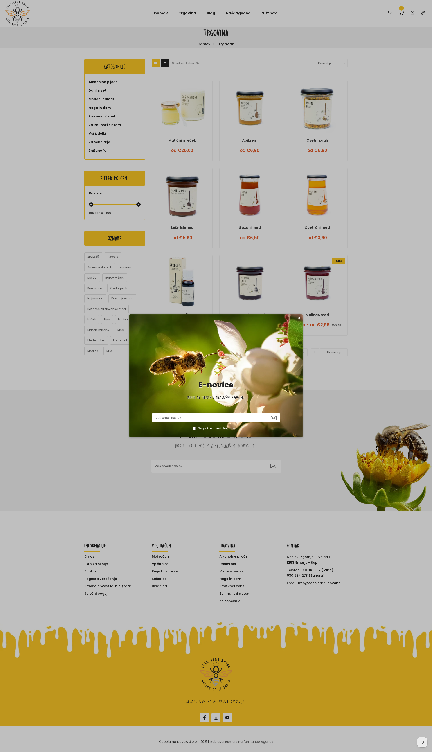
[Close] (299, 317)
